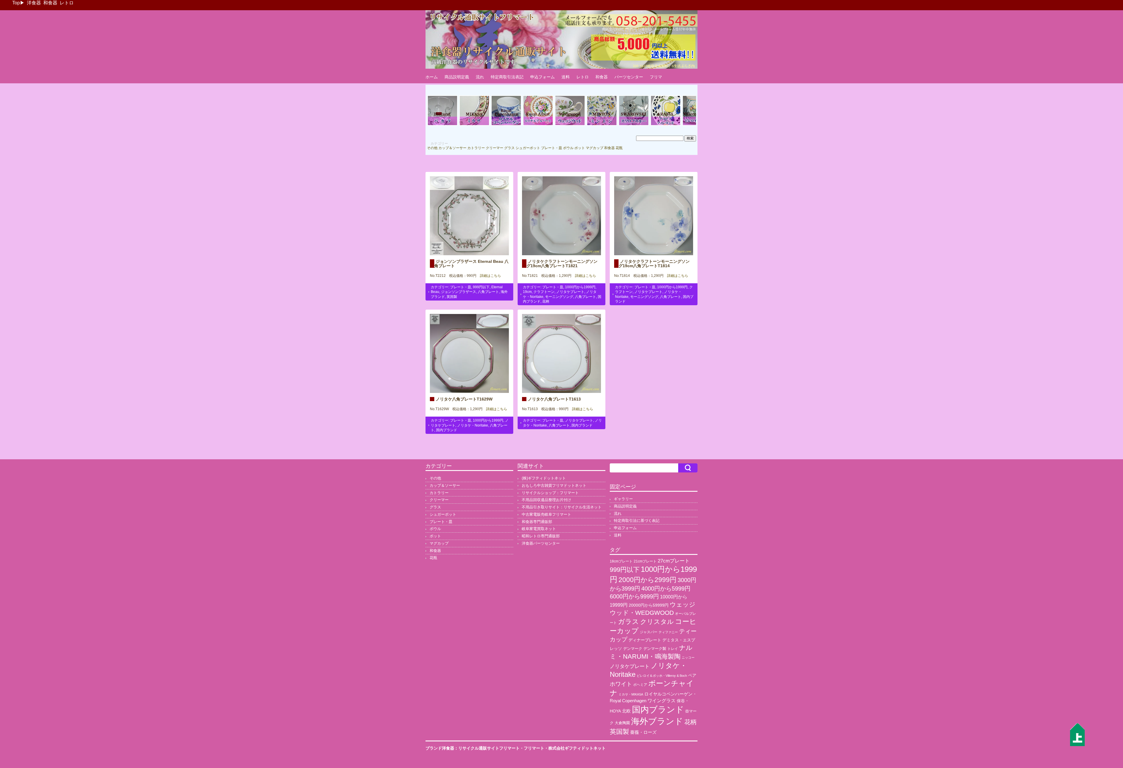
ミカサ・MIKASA (631, 694)
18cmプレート (621, 561)
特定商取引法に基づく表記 (636, 520)
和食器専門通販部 (537, 522)
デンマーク (632, 648)
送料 (566, 77)
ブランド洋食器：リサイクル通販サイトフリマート (473, 748)
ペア (692, 675)
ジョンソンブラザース (458, 292)
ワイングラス (661, 700)
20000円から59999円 (649, 605)
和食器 (50, 2)
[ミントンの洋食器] (601, 125)
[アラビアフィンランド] (665, 125)
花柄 (545, 301)
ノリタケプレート (570, 292)
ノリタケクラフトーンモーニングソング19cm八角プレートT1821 (561, 263)
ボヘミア (640, 685)
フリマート (534, 748)
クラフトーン (543, 292)
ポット (579, 148)
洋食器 (34, 2)
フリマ (656, 77)
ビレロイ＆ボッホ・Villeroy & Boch (662, 675)
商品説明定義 (457, 77)
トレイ (672, 649)
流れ (480, 77)
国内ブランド (446, 430)
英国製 (452, 296)
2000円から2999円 (647, 580)
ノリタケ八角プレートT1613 (554, 399)
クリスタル (657, 621)
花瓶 (619, 148)
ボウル (568, 148)
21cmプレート (645, 561)
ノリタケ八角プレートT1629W (464, 399)
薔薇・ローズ (643, 732)
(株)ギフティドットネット (544, 478)
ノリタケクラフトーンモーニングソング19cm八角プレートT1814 (654, 263)
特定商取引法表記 (507, 77)
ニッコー (688, 657)
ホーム (432, 77)
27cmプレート (674, 561)
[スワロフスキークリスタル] (633, 125)
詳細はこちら (488, 275)
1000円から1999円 (580, 287)
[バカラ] (442, 125)
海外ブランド (657, 721)
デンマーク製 (654, 648)
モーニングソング (559, 296)
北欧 (626, 710)
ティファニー (668, 632)
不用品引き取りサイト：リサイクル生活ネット (562, 507)
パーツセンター (628, 77)
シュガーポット (528, 148)
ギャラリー (623, 499)
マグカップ (594, 148)
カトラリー (476, 148)
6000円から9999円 (634, 596)
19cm (527, 292)
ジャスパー (648, 632)
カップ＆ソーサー (452, 148)
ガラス (628, 621)
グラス (509, 148)
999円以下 (481, 287)
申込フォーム (542, 77)
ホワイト (621, 684)
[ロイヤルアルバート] (538, 125)
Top (16, 2)
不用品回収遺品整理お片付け (546, 500)
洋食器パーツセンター (541, 543)
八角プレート (488, 292)
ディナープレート (644, 640)
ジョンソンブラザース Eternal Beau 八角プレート (471, 263)
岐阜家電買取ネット (539, 529)
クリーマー (494, 148)
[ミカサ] (474, 125)
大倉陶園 (622, 723)
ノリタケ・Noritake (472, 425)
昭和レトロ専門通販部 (541, 536)
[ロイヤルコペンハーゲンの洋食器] (506, 125)
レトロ (67, 2)
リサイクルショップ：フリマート (550, 493)
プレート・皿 (551, 148)
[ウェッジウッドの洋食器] (569, 125)
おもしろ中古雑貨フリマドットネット (554, 485)
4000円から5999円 (665, 588)
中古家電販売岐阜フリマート (546, 514)
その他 (432, 148)
